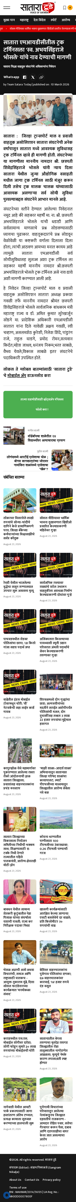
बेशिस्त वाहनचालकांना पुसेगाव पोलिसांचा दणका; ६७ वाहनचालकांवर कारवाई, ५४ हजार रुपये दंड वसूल (55, 978)
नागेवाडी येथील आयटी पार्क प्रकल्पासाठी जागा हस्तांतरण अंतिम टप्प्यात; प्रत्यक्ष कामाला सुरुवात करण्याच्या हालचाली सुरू (18, 1115)
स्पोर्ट (54, 20)
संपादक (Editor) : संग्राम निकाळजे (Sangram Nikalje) (35, 1169)
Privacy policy (52, 1180)
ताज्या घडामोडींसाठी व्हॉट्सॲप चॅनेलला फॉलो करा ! (42, 404)
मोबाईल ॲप (16, 375)
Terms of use (18, 1187)
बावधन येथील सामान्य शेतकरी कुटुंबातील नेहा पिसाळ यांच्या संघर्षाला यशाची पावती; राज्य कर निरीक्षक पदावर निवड (18, 918)
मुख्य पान (9, 20)
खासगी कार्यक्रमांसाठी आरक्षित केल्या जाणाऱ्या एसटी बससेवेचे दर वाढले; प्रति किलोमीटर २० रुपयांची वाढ (55, 918)
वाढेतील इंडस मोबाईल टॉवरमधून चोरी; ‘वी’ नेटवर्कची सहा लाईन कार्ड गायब (18, 706)
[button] (6, 7)
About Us (15, 1180)
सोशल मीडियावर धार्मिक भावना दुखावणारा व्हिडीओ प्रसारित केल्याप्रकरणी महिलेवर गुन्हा (56, 524)
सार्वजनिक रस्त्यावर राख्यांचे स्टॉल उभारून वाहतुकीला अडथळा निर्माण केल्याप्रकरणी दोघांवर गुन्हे (56, 589)
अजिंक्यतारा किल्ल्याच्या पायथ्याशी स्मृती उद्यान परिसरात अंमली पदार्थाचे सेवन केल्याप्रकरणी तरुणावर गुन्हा (54, 647)
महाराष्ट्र (24, 20)
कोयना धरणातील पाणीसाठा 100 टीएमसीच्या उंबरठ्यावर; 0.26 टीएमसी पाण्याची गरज (54, 845)
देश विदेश (40, 20)
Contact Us (32, 1180)
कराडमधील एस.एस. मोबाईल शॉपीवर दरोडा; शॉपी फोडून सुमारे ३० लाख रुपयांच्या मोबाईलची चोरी (19, 1045)
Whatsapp (11, 77)
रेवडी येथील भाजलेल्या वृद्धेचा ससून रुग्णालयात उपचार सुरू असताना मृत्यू (18, 587)
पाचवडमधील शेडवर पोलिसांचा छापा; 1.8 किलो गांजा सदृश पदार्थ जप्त (19, 643)
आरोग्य (66, 20)
